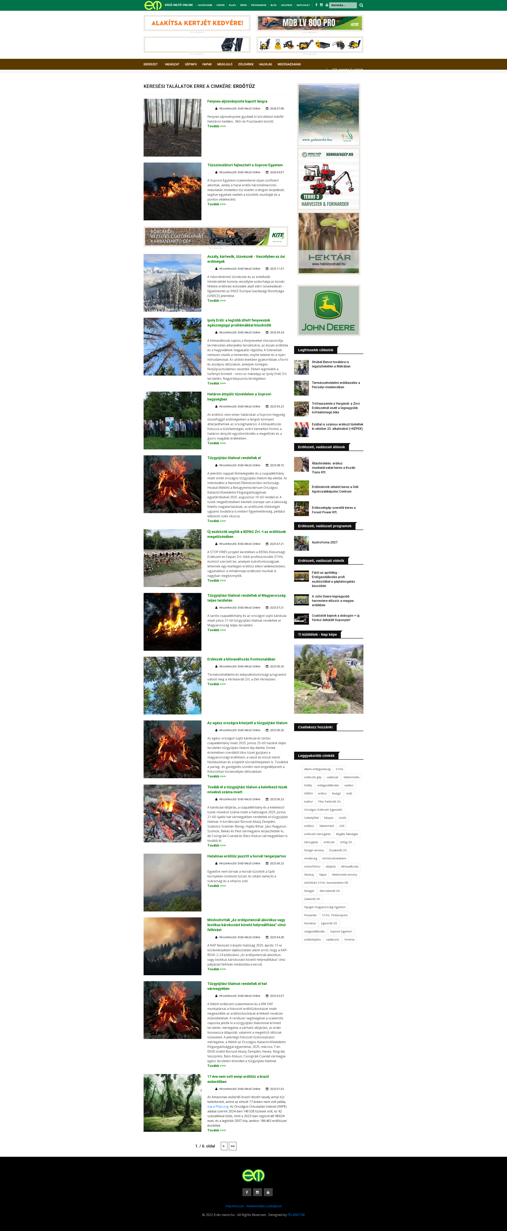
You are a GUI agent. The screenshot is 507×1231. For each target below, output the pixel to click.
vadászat (332, 777)
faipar (323, 874)
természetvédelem (334, 858)
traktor (308, 801)
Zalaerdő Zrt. (312, 899)
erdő (349, 793)
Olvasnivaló (155, 79)
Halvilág (265, 64)
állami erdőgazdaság (317, 769)
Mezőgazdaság (289, 64)
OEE (342, 826)
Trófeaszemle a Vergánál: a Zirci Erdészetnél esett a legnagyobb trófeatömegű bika (336, 408)
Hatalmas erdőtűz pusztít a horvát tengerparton (246, 856)
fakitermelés (351, 777)
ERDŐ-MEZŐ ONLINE (179, 5)
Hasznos (286, 5)
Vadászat (172, 64)
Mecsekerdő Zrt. (330, 891)
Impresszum (234, 1206)
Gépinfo (191, 64)
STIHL (340, 769)
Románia (310, 923)
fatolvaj (309, 874)
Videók (220, 5)
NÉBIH (308, 793)
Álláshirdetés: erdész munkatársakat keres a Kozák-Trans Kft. (334, 467)
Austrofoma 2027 (324, 542)
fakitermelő (326, 826)
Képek (243, 5)
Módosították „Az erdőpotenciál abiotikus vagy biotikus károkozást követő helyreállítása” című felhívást (246, 925)
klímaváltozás (350, 866)
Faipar (207, 64)
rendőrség (310, 858)
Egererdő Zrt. (329, 923)
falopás (329, 818)
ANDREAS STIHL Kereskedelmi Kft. (326, 883)
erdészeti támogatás (317, 834)
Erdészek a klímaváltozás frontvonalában (241, 659)
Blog (274, 5)
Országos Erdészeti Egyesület (323, 809)
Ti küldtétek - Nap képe (317, 634)
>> (233, 1146)
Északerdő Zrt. (338, 850)
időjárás (331, 866)
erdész (322, 793)
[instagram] (322, 5)
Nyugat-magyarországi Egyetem (325, 907)
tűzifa (342, 818)
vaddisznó (332, 939)
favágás (309, 891)
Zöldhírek (246, 64)
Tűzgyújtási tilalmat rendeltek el (234, 458)
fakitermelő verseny (344, 874)
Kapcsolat (303, 5)
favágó (336, 793)
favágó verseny (314, 850)
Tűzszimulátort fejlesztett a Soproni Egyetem (245, 165)
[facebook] (316, 5)
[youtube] (327, 5)
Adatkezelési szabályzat (264, 1206)
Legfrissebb (205, 5)
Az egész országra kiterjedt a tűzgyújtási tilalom (247, 723)
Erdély (308, 785)
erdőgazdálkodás (328, 785)
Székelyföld (311, 818)
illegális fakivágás (347, 834)
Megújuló (225, 64)
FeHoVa (349, 939)
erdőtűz (309, 826)
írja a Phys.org (218, 1106)
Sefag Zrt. (346, 842)
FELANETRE (296, 1215)
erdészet (329, 842)
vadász (348, 785)
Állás (232, 5)
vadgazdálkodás (314, 931)
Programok (258, 5)
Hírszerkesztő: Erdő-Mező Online (239, 108)
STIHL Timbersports (335, 915)
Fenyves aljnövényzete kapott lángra (237, 101)
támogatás (311, 842)
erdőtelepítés (312, 939)
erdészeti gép (312, 777)
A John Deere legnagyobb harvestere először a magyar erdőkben (333, 601)
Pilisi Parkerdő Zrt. (329, 801)
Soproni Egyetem (341, 931)
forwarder (310, 915)
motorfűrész (312, 866)
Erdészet (151, 64)
